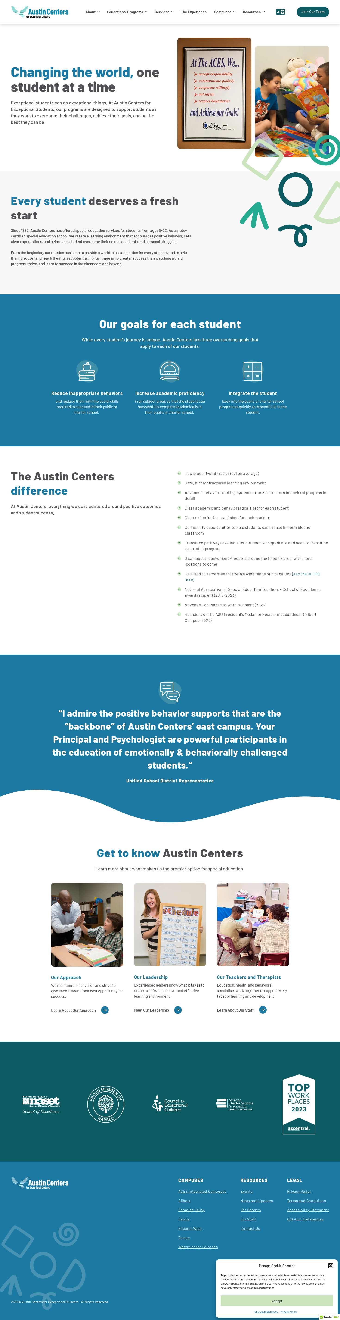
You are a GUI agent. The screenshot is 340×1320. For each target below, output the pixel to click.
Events (247, 1191)
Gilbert (184, 1200)
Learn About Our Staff (235, 1010)
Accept (277, 1301)
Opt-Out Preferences (305, 1219)
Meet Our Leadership (151, 1010)
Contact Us (250, 1228)
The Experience (194, 11)
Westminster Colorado (198, 1247)
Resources (252, 11)
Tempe (184, 1237)
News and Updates (257, 1200)
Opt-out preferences (266, 1311)
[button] (330, 1265)
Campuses (222, 11)
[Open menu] (98, 12)
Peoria (184, 1219)
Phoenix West (190, 1228)
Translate (280, 11)
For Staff (248, 1219)
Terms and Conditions (306, 1200)
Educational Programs (125, 11)
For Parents (251, 1210)
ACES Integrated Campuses (202, 1191)
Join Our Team (313, 11)
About (90, 11)
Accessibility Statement (308, 1210)
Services (162, 11)
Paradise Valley (191, 1210)
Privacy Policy (288, 1311)
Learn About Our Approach (73, 1010)
